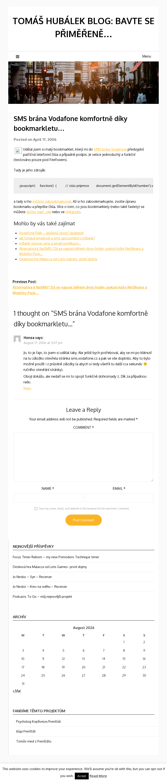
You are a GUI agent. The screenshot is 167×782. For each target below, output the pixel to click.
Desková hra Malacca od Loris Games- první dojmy (58, 259)
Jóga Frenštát (26, 731)
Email (119, 488)
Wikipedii (72, 212)
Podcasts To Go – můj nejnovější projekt (42, 596)
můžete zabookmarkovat (51, 201)
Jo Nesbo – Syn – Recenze (32, 577)
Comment (83, 427)
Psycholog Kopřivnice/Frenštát (38, 721)
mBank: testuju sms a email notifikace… (50, 243)
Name (48, 488)
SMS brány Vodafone (110, 149)
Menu (146, 56)
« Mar (17, 691)
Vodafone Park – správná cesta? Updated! (51, 233)
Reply (27, 388)
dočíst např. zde (38, 212)
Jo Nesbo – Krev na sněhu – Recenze (40, 586)
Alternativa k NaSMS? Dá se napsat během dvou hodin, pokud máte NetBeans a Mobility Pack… (80, 287)
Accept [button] (81, 776)
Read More (98, 776)
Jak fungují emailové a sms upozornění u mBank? (57, 238)
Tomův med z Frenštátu (33, 741)
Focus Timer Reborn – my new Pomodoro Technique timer (56, 557)
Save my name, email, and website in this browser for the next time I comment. (84, 508)
